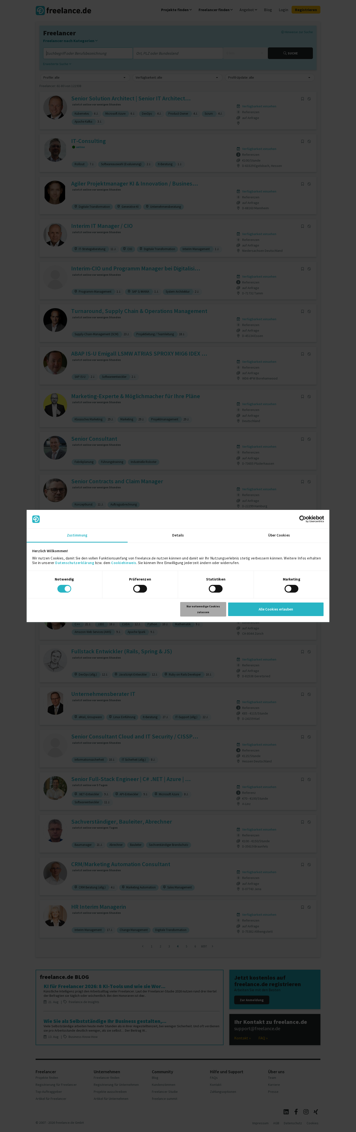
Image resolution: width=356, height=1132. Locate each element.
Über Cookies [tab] (279, 535)
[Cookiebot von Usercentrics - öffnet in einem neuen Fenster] (303, 519)
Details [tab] (178, 535)
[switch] (141, 589)
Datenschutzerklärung (74, 562)
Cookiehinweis (123, 562)
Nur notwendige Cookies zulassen (203, 609)
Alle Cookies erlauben (276, 609)
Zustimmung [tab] (77, 535)
